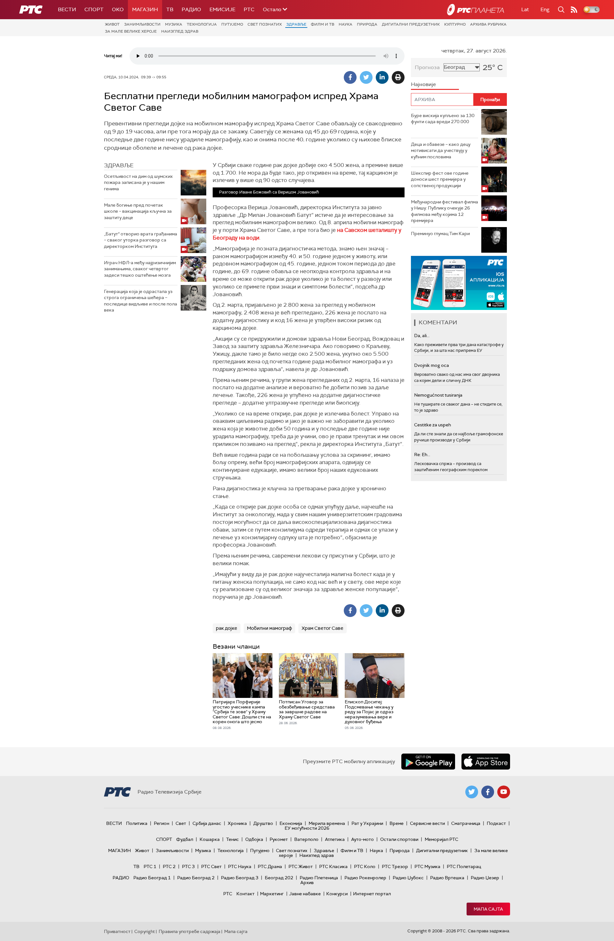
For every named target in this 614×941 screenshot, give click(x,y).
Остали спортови (399, 839)
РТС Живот (300, 866)
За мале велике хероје (131, 31)
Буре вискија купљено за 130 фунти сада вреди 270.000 (443, 119)
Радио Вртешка (447, 878)
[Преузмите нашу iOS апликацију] (485, 762)
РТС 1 (150, 866)
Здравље (296, 24)
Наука (345, 24)
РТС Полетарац (464, 866)
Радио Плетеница (319, 878)
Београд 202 (279, 878)
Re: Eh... (422, 454)
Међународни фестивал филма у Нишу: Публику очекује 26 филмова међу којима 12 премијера (444, 211)
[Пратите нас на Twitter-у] (471, 792)
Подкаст (496, 823)
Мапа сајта (488, 909)
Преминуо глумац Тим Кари (440, 233)
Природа (367, 24)
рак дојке (226, 628)
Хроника (237, 823)
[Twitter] (366, 77)
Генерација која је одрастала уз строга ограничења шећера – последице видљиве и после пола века (140, 301)
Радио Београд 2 (196, 878)
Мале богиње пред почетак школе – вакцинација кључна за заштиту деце (138, 211)
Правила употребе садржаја (189, 931)
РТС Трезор (395, 866)
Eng (544, 9)
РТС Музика (427, 866)
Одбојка (254, 839)
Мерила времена (327, 823)
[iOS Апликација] (459, 283)
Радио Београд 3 (239, 878)
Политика (136, 823)
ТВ (169, 9)
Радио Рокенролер (365, 878)
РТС (249, 9)
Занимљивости (142, 24)
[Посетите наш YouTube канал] (503, 792)
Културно (455, 24)
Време (397, 823)
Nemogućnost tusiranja (438, 395)
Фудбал (184, 839)
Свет (181, 823)
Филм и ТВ (322, 24)
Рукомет (279, 839)
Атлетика (335, 839)
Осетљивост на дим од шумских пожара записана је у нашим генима (138, 182)
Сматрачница (465, 823)
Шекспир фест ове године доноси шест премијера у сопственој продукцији (439, 179)
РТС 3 (188, 866)
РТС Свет (211, 866)
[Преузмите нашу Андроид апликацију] (428, 762)
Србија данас (207, 823)
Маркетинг (272, 894)
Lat (525, 9)
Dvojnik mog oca (431, 365)
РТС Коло (364, 866)
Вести (67, 9)
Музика (173, 24)
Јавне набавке (305, 894)
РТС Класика (333, 866)
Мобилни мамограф (269, 628)
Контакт (245, 894)
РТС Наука (239, 866)
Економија (290, 823)
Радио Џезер (485, 878)
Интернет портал (372, 894)
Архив (307, 882)
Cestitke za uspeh (432, 425)
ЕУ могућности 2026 (307, 828)
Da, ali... (421, 335)
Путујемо (232, 24)
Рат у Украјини (367, 823)
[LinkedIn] (382, 77)
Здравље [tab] (119, 165)
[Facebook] (350, 77)
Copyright (144, 931)
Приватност (117, 931)
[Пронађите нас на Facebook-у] (487, 792)
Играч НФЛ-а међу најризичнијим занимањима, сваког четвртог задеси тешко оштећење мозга (140, 269)
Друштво (263, 823)
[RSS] (574, 9)
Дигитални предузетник (411, 24)
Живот (112, 24)
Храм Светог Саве (322, 628)
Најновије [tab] (423, 84)
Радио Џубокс (408, 878)
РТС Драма (270, 866)
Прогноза (427, 67)
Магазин (145, 9)
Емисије (222, 9)
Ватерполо (306, 839)
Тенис (232, 839)
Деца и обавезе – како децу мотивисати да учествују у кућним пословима (440, 150)
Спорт (94, 9)
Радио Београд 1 (152, 878)
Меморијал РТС (441, 839)
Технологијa (202, 24)
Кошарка (210, 839)
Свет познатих (265, 24)
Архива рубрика (488, 24)
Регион (161, 823)
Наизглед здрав (179, 31)
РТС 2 (169, 866)
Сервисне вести (427, 823)
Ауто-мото (362, 839)
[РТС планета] (475, 9)
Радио (191, 9)
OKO (118, 9)
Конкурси (337, 894)
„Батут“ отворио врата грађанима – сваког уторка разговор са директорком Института (140, 240)
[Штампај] (398, 77)
